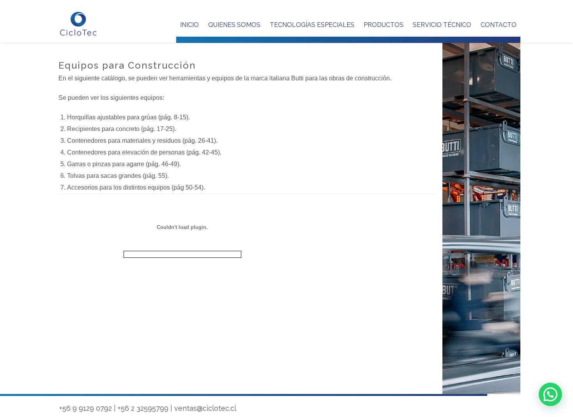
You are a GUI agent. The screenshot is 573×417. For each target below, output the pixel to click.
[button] (550, 394)
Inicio (189, 24)
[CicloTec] (78, 24)
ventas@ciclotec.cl (205, 408)
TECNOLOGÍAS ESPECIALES (312, 24)
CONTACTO (498, 24)
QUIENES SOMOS (234, 24)
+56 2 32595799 (143, 408)
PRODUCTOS (383, 24)
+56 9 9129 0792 (85, 408)
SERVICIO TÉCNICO (442, 24)
